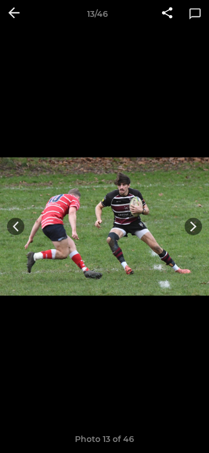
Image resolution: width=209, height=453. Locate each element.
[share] (167, 14)
